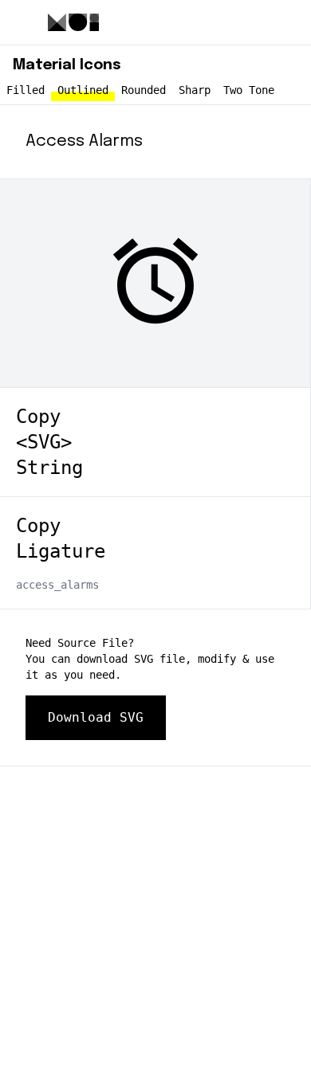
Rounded (143, 90)
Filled (25, 90)
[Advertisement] (155, 921)
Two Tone (248, 90)
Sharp (195, 90)
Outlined (82, 90)
